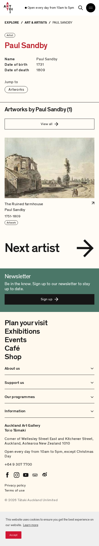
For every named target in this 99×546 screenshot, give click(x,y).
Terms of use (15, 490)
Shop (13, 357)
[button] (49, 181)
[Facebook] (7, 475)
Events (15, 340)
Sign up (46, 299)
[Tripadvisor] (35, 475)
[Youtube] (26, 475)
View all (46, 124)
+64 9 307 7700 (18, 464)
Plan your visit (26, 323)
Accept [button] (13, 535)
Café (12, 348)
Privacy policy (15, 485)
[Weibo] (44, 475)
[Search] (80, 7)
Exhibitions (22, 331)
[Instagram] (16, 475)
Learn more (30, 525)
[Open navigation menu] (90, 7)
